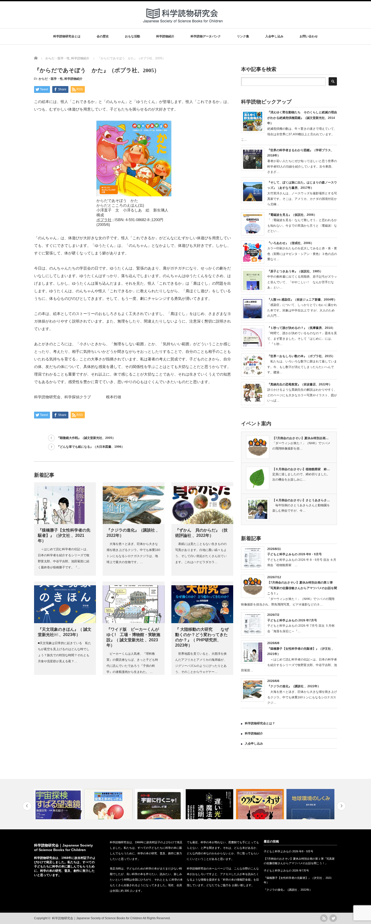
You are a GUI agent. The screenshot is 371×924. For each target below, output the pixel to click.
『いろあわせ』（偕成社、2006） (290, 243)
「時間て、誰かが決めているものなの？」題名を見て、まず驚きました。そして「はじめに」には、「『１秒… (302, 338)
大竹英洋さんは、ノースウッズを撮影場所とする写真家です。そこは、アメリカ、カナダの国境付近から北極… (302, 199)
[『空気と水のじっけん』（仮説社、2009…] (109, 804)
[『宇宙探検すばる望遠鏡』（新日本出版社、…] (58, 804)
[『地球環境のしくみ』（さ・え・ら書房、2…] (311, 804)
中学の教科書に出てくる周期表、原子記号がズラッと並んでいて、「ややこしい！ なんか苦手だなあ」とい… (302, 282)
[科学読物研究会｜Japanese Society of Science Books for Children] (183, 25)
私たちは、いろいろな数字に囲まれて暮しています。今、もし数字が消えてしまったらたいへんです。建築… (302, 367)
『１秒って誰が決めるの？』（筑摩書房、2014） (301, 328)
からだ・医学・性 (51, 79)
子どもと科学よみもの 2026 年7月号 (292, 620)
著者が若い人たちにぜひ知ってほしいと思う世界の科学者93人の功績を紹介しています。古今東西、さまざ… (302, 166)
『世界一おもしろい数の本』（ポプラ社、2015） (301, 356)
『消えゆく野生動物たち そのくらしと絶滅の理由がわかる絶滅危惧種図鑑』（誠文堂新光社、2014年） (302, 118)
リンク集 (243, 36)
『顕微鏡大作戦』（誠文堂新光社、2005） (86, 438)
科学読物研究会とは (67, 36)
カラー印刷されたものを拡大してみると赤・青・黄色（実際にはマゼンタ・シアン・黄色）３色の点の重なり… (302, 254)
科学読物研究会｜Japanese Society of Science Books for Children (97, 918)
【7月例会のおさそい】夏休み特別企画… (300, 438)
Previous (27, 806)
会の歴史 (103, 36)
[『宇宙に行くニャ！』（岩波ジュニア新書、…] (159, 804)
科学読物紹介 (165, 36)
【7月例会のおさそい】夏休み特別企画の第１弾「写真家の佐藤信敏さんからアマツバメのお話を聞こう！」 (302, 588)
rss (324, 918)
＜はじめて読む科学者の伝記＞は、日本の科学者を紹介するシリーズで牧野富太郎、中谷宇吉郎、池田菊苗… (289, 665)
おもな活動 (132, 36)
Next (341, 806)
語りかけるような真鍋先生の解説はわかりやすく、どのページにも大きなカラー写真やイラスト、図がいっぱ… (302, 395)
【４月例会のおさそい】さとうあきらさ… (301, 500)
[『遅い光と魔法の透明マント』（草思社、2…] (210, 804)
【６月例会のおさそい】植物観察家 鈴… (301, 469)
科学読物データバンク (206, 36)
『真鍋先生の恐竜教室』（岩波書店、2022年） (299, 384)
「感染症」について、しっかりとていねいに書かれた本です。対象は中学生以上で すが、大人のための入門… (302, 310)
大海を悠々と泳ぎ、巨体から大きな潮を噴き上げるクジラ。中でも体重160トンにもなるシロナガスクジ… (302, 697)
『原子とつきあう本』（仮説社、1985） (295, 271)
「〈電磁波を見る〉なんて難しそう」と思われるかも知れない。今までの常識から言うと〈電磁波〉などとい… (302, 225)
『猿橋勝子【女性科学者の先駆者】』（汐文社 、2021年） (64, 535)
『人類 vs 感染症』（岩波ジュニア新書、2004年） (302, 299)
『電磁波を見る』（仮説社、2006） (292, 215)
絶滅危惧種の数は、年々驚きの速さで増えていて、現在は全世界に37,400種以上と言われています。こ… (289, 134)
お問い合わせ (309, 36)
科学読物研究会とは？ (260, 723)
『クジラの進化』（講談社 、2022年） (294, 686)
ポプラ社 (104, 220)
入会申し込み (274, 36)
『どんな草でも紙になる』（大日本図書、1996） (90, 446)
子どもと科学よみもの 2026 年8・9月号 (294, 554)
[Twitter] (333, 918)
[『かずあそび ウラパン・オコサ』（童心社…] (260, 804)
